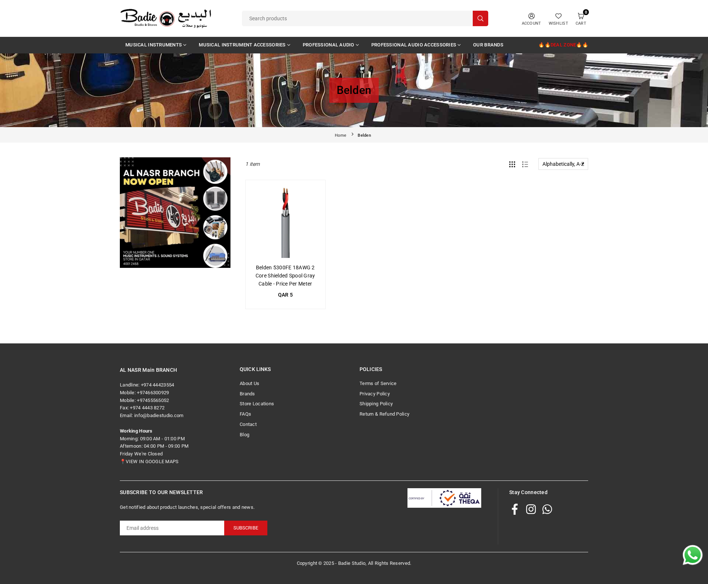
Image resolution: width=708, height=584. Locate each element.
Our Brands (488, 45)
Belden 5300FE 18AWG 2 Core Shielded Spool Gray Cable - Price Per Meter (285, 276)
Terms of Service (378, 383)
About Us (249, 383)
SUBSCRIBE (245, 528)
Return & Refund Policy (384, 414)
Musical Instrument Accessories (242, 45)
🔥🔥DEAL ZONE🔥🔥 (563, 45)
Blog (244, 434)
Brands (247, 393)
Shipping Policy (376, 403)
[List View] (525, 164)
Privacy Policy (375, 393)
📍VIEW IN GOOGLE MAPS (149, 461)
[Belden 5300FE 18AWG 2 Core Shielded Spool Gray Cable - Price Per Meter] (285, 220)
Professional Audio (328, 45)
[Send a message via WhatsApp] (692, 555)
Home (340, 135)
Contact (248, 424)
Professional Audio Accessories (413, 45)
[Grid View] (512, 164)
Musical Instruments (153, 45)
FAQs (245, 414)
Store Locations (257, 403)
